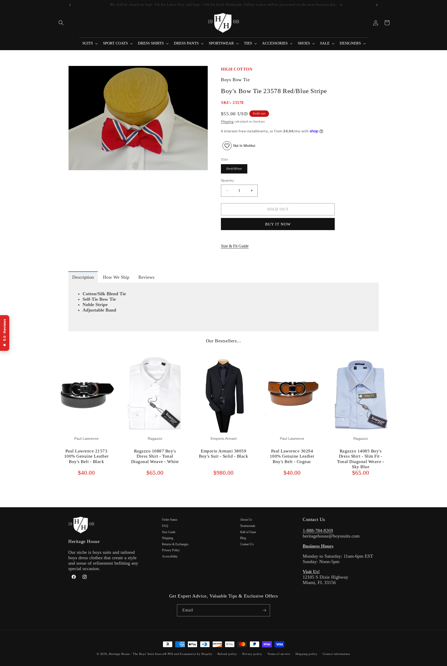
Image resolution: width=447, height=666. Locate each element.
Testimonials (247, 526)
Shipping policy (306, 653)
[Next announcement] (377, 5)
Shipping (227, 121)
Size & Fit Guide (235, 246)
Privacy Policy (171, 550)
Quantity (227, 180)
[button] (61, 22)
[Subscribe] (264, 610)
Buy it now (278, 224)
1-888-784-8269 (318, 530)
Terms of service (278, 653)
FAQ (165, 526)
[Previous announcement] (70, 5)
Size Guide (168, 532)
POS (170, 653)
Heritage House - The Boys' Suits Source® (138, 653)
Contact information (336, 653)
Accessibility (170, 556)
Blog (243, 538)
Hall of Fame (248, 532)
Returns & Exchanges (175, 544)
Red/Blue (236, 169)
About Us (246, 519)
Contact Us (247, 544)
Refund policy (227, 653)
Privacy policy (252, 653)
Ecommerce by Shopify (196, 653)
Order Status (169, 519)
